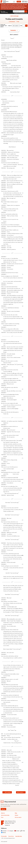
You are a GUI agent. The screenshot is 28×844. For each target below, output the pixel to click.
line (21, 25)
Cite (18, 21)
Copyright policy (18, 836)
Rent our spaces (18, 817)
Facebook (5, 830)
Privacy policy (4, 836)
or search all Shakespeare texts (20, 13)
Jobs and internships (5, 815)
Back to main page (14, 15)
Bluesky (4, 832)
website (22, 8)
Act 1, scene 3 (20, 792)
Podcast (16, 815)
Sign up (3, 809)
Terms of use (11, 836)
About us (3, 813)
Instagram (11, 830)
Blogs (16, 813)
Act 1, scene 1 (8, 792)
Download (12, 21)
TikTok (23, 830)
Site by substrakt (4, 841)
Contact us (7, 825)
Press (2, 817)
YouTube (18, 830)
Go (26, 25)
